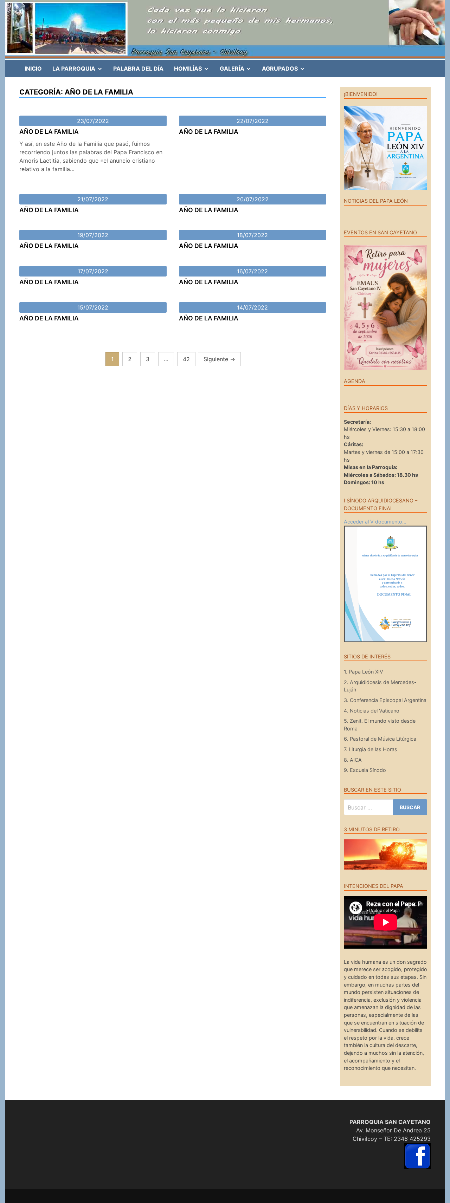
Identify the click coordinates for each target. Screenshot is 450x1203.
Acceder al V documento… (375, 522)
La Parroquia (80, 71)
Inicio (33, 68)
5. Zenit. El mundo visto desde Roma (380, 724)
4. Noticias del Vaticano (371, 711)
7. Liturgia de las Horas (370, 749)
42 (186, 359)
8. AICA (353, 760)
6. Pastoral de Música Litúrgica (380, 739)
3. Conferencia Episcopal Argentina (385, 700)
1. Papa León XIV (363, 672)
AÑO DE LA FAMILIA (49, 131)
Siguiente (219, 359)
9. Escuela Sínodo (365, 770)
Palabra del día (138, 68)
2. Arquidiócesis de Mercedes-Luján (380, 686)
